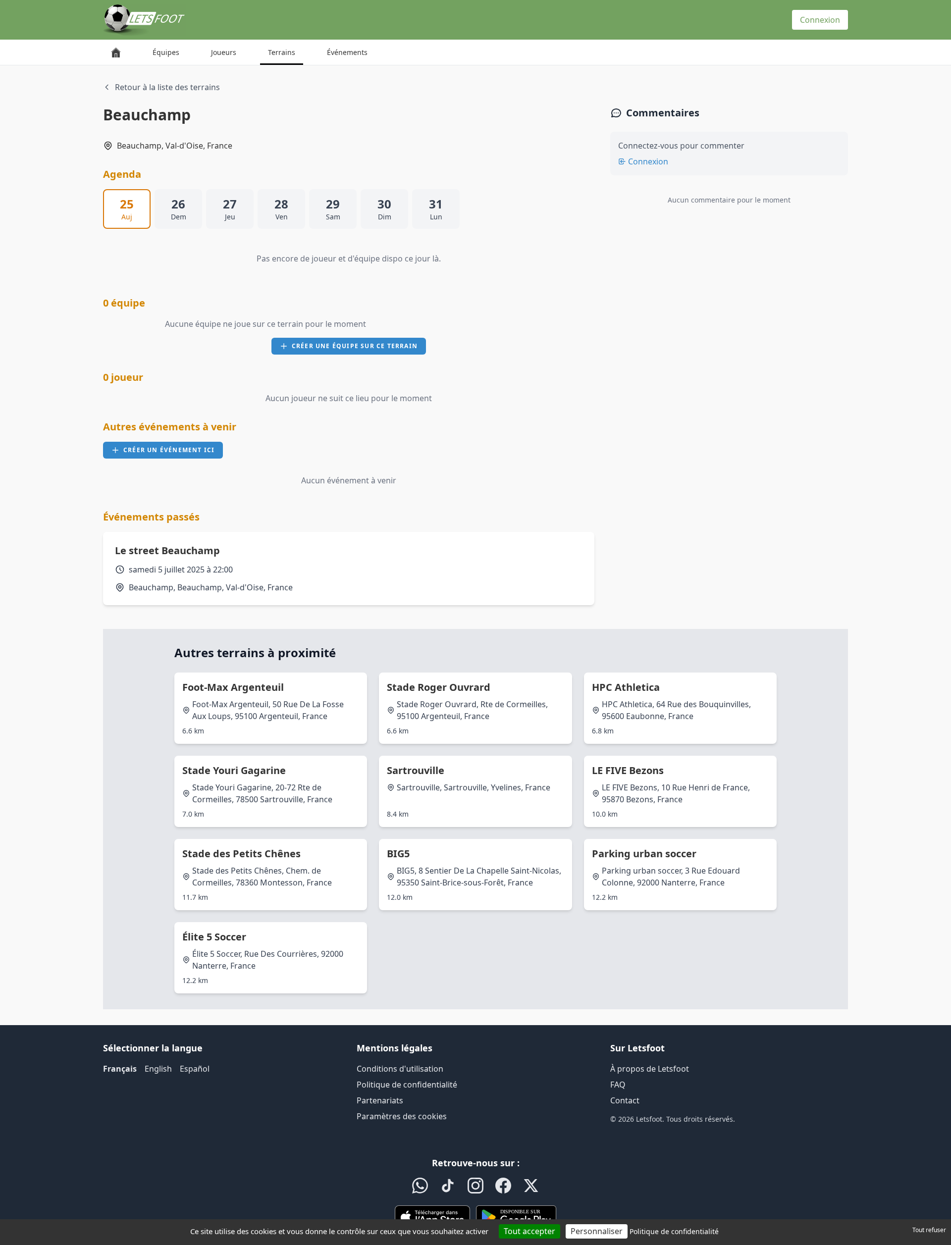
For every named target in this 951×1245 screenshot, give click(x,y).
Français (120, 1068)
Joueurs (223, 52)
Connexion (820, 19)
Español (195, 1068)
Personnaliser (597, 1231)
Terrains (281, 52)
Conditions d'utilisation (400, 1068)
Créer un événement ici (168, 450)
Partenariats (380, 1100)
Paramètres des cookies (402, 1116)
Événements (347, 52)
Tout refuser (929, 1230)
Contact (624, 1100)
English (158, 1068)
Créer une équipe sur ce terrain (355, 346)
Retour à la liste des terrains (167, 87)
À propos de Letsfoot (649, 1068)
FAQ (618, 1084)
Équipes (166, 52)
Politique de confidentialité (407, 1084)
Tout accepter (529, 1231)
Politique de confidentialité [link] (674, 1231)
